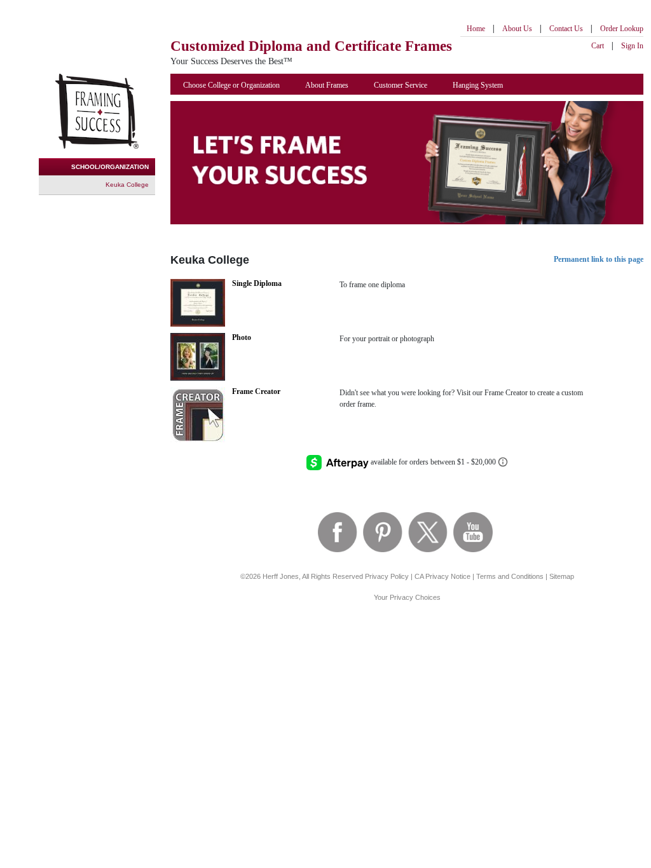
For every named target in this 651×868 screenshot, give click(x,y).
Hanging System (478, 85)
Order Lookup (621, 28)
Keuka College (127, 184)
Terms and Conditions (510, 576)
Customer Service (400, 85)
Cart (597, 45)
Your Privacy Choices (407, 597)
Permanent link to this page (598, 259)
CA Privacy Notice (442, 576)
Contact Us (566, 28)
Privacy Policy (387, 576)
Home (476, 28)
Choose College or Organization (231, 85)
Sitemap (561, 576)
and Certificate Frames (311, 46)
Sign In (632, 45)
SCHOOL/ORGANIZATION (110, 166)
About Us (517, 28)
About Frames (326, 85)
